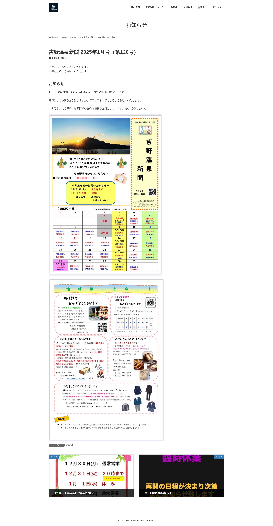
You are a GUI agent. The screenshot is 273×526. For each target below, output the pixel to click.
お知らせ (70, 445)
